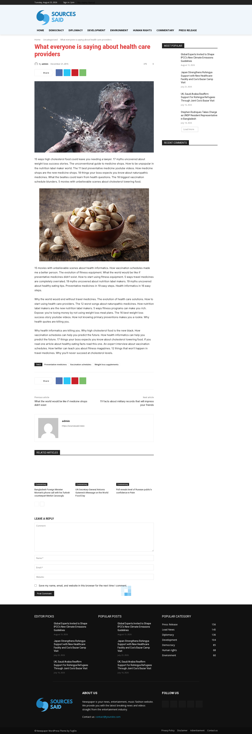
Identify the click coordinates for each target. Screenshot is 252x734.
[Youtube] (216, 2)
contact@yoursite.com (108, 716)
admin (45, 64)
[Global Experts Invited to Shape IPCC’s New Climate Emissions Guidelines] (170, 58)
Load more (188, 129)
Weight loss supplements (106, 364)
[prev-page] (36, 504)
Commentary (40, 484)
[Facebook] (197, 2)
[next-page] (42, 504)
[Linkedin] (182, 704)
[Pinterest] (74, 72)
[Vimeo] (211, 2)
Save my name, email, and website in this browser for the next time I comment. (83, 585)
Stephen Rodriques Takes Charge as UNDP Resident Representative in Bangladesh (199, 115)
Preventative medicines (55, 364)
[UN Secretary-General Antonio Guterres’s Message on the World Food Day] (94, 473)
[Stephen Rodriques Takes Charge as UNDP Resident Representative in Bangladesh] (170, 116)
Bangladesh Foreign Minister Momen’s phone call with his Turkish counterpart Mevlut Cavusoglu (52, 492)
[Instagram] (201, 2)
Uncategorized (50, 39)
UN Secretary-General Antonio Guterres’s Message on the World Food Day (91, 492)
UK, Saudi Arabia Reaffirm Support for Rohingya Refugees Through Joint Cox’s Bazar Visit (198, 97)
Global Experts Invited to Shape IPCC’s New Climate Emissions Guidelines (197, 57)
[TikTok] (190, 704)
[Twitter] (206, 2)
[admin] (36, 64)
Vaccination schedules (80, 364)
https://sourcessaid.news (73, 426)
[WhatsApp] (82, 72)
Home (37, 39)
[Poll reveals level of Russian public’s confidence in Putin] (135, 473)
